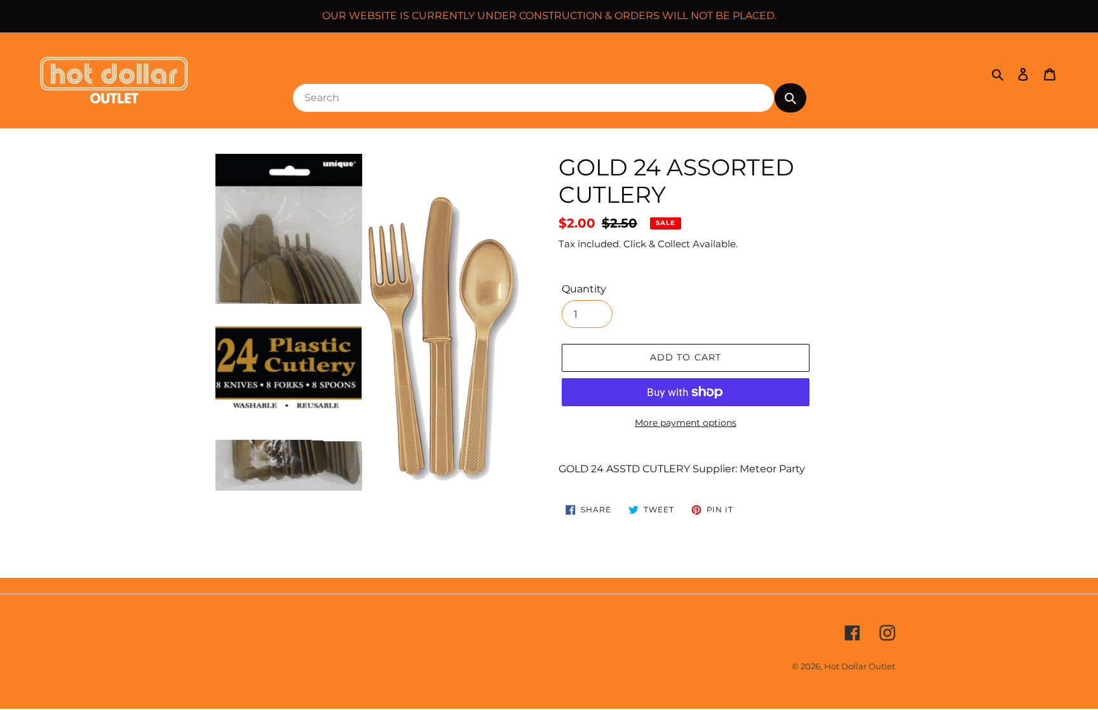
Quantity (584, 289)
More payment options (685, 422)
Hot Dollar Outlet (859, 666)
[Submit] (790, 98)
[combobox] (533, 98)
